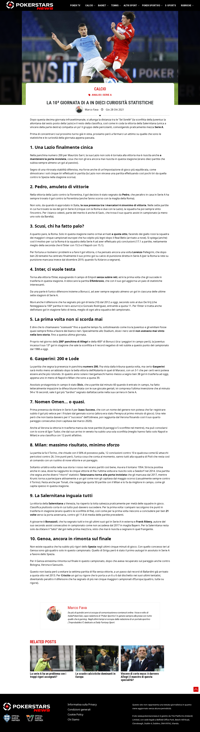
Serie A (107, 94)
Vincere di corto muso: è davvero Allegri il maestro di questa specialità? (140, 677)
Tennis (115, 5)
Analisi (96, 94)
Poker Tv (75, 5)
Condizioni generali (79, 709)
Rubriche (186, 5)
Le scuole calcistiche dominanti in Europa (95, 675)
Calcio (89, 5)
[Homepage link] (29, 5)
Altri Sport (130, 5)
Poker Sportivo (151, 5)
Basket (102, 5)
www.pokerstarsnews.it (148, 715)
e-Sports (170, 5)
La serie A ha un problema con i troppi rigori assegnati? (48, 675)
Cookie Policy (75, 714)
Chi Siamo (73, 719)
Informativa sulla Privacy (82, 704)
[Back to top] (195, 689)
